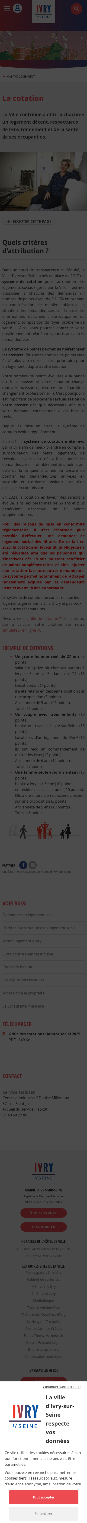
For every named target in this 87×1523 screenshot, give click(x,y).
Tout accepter (44, 1497)
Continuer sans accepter (62, 1387)
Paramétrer (43, 1513)
